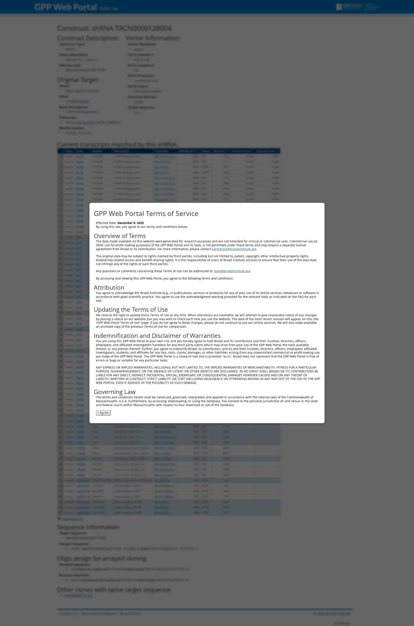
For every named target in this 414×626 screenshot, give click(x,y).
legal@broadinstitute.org (232, 271)
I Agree (103, 412)
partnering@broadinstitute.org (234, 249)
